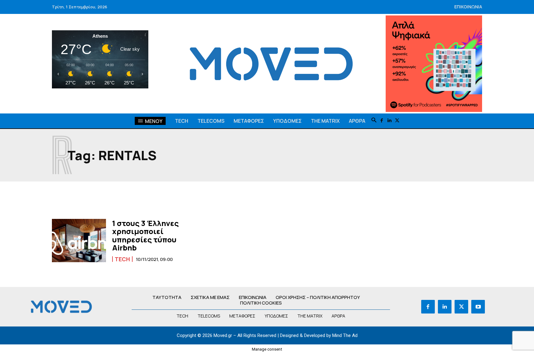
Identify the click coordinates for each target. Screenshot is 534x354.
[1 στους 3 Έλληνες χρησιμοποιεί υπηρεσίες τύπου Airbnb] (79, 240)
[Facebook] (381, 120)
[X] (397, 120)
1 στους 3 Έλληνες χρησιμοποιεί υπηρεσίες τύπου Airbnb (145, 235)
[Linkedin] (389, 120)
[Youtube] (478, 306)
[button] (373, 120)
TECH (122, 259)
